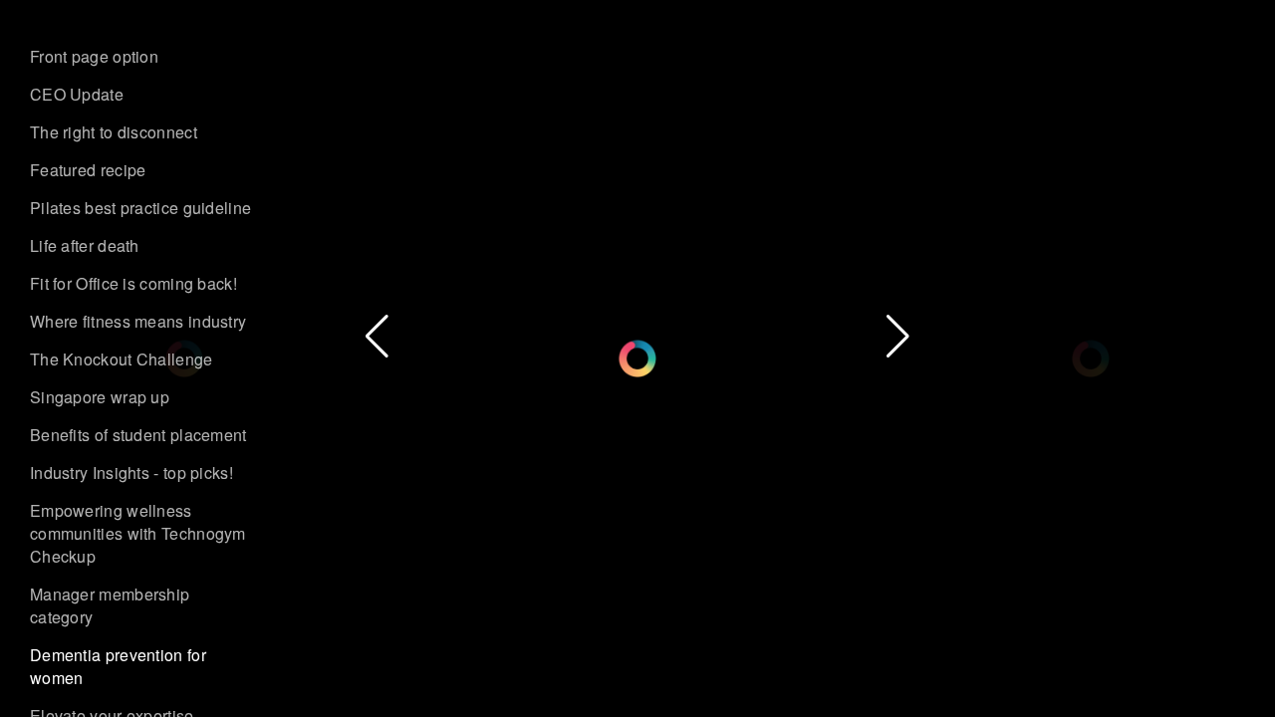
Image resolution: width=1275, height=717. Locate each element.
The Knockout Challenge (121, 359)
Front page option (94, 56)
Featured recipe (88, 169)
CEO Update (77, 94)
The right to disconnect (113, 131)
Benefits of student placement (138, 434)
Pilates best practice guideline (140, 207)
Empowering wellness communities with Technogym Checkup (138, 533)
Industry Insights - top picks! (131, 472)
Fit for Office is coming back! (133, 283)
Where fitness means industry (138, 321)
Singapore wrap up (99, 396)
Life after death (84, 245)
